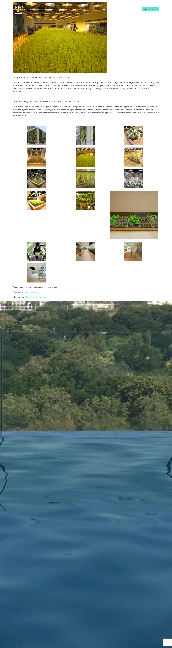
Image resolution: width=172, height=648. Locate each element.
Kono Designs (30, 292)
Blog (117, 9)
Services (61, 9)
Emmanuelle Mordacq (101, 9)
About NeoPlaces (79, 9)
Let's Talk (150, 9)
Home (50, 9)
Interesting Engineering (35, 297)
